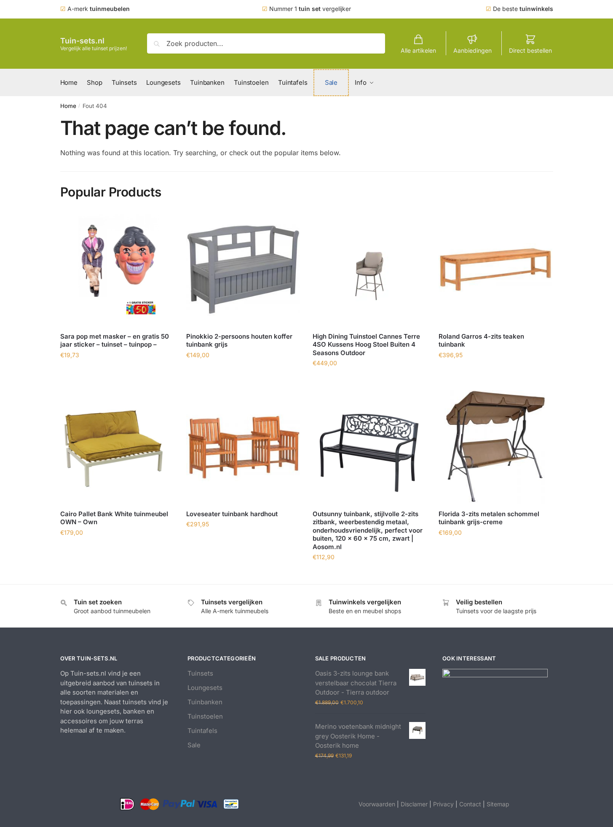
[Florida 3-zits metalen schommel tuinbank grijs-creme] (495, 447)
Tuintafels (202, 731)
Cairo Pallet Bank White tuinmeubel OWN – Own (114, 518)
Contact (470, 804)
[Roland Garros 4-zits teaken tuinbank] (495, 269)
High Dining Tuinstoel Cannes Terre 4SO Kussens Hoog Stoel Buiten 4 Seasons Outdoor (366, 344)
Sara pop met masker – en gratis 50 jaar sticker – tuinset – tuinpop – (114, 340)
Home (68, 105)
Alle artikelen (418, 50)
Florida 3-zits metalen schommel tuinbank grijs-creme (489, 518)
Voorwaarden (377, 804)
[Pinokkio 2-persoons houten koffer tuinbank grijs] (243, 269)
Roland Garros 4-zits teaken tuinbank (481, 340)
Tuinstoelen (205, 716)
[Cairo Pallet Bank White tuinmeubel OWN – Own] (117, 447)
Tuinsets (200, 673)
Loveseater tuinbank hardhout (232, 514)
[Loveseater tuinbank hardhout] (243, 447)
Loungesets (204, 688)
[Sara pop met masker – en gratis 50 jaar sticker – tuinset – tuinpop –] (117, 269)
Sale (194, 745)
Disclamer (414, 804)
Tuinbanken (204, 702)
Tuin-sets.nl (82, 40)
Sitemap (498, 804)
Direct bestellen (530, 50)
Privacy (443, 804)
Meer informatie (117, 373)
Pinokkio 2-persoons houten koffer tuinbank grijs (239, 340)
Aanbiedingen (472, 50)
